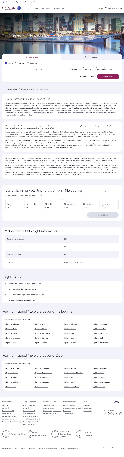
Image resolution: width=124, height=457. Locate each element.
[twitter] (109, 413)
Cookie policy (6, 448)
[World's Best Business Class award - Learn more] (30, 434)
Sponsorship (6, 413)
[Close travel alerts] (120, 2)
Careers (4, 408)
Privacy (22, 448)
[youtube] (116, 413)
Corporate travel (48, 405)
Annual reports (7, 419)
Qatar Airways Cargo (29, 416)
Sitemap (62, 448)
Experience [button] (46, 8)
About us (5, 405)
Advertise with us (48, 413)
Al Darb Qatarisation (9, 416)
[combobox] (84, 190)
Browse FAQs (88, 408)
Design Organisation (29, 421)
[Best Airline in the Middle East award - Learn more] (79, 434)
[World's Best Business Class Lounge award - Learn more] (55, 434)
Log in (110, 8)
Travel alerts (87, 411)
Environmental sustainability (11, 421)
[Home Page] (3, 89)
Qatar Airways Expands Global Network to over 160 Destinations (29, 3)
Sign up (118, 8)
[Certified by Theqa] (112, 403)
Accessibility (31, 448)
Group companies (29, 401)
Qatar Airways (7, 401)
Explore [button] (28, 8)
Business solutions (50, 401)
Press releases (7, 411)
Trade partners (68, 413)
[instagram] (120, 413)
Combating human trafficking (47, 448)
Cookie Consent (72, 448)
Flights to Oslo (26, 89)
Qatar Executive (28, 411)
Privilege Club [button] (59, 8)
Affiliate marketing (69, 405)
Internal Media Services (30, 419)
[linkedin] (112, 413)
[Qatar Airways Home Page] (9, 8)
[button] (63, 283)
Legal (15, 448)
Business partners (69, 401)
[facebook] (105, 413)
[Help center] (94, 8)
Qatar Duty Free (28, 413)
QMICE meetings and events (52, 411)
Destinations (13, 89)
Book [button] (36, 8)
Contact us (87, 405)
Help (85, 401)
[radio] (14, 204)
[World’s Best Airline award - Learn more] (5, 434)
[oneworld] (19, 8)
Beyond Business (48, 408)
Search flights (103, 215)
